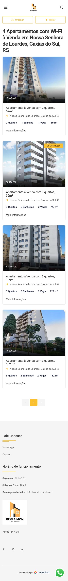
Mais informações (16, 130)
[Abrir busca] (61, 7)
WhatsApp (8, 447)
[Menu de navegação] (6, 7)
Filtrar (52, 20)
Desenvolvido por (26, 572)
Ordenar (19, 20)
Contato (6, 454)
